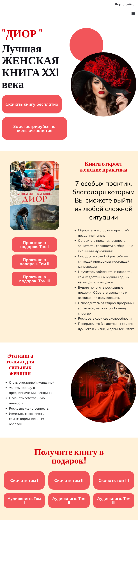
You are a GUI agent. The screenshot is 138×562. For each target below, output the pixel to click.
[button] (133, 14)
